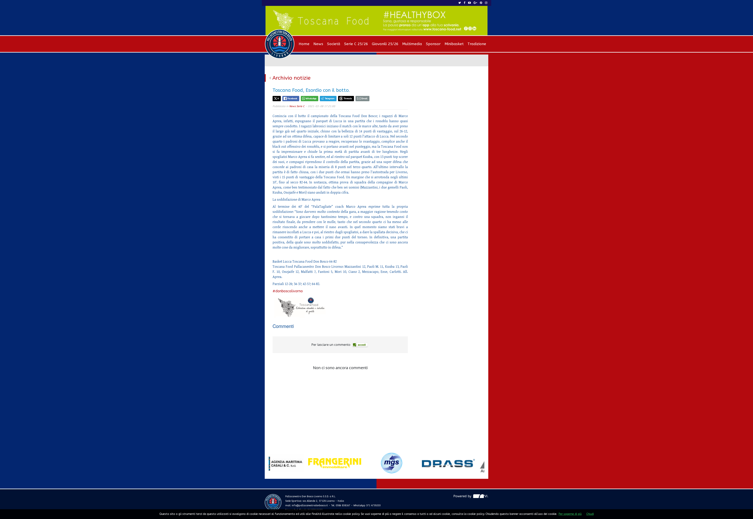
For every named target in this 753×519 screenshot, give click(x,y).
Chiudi (590, 514)
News (318, 44)
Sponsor (433, 44)
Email (364, 98)
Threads (348, 98)
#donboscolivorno (288, 291)
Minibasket (454, 44)
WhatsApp (311, 98)
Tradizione (476, 44)
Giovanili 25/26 (385, 44)
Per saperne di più (570, 514)
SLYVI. (484, 496)
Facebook (292, 98)
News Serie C (297, 106)
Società (333, 44)
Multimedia (412, 44)
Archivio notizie (291, 78)
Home (304, 44)
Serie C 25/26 (356, 44)
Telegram (330, 98)
